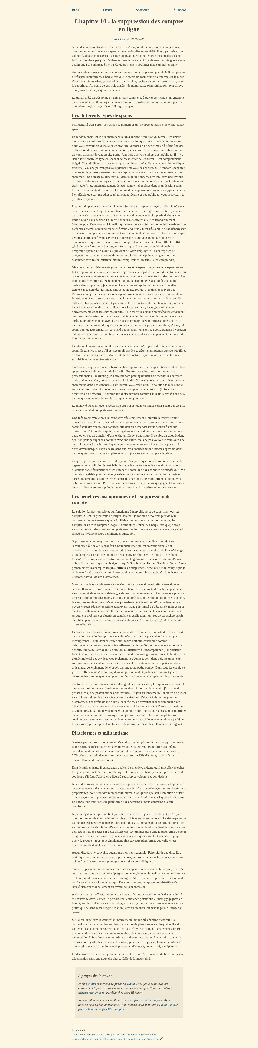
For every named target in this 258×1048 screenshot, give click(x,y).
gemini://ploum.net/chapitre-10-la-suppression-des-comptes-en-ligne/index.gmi (115, 1038)
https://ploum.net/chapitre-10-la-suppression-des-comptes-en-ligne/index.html (114, 1034)
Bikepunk (130, 984)
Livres (107, 10)
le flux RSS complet (111, 1009)
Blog (75, 10)
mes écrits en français (131, 1000)
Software (142, 10)
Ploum (122, 39)
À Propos (179, 10)
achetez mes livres (89, 992)
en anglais (155, 1000)
